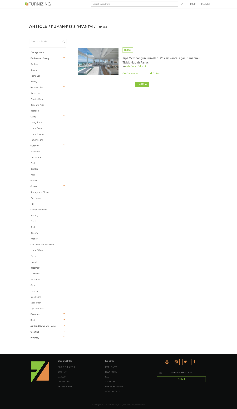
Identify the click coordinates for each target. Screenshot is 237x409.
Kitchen (34, 64)
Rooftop (34, 169)
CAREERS (62, 376)
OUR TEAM (63, 372)
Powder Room (37, 99)
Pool (32, 163)
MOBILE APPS (111, 367)
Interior (34, 238)
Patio (32, 174)
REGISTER (205, 4)
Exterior (34, 291)
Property (34, 337)
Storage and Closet (39, 192)
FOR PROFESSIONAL (114, 386)
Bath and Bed (36, 87)
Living (33, 116)
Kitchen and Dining (39, 58)
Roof (32, 320)
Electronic (35, 314)
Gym (32, 285)
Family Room (36, 139)
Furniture (35, 279)
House (127, 50)
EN (182, 4)
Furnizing (112, 405)
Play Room (35, 198)
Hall (32, 203)
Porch (33, 221)
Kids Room (35, 297)
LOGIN (193, 4)
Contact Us (64, 381)
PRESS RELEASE (65, 386)
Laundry (34, 262)
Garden (34, 180)
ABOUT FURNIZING (66, 367)
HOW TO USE (111, 372)
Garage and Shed (38, 209)
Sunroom (35, 151)
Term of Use (140, 405)
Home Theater (37, 134)
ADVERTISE (110, 381)
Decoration (35, 302)
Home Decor (36, 128)
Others (33, 186)
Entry (33, 256)
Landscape (35, 157)
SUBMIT (181, 379)
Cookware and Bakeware (42, 244)
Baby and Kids (37, 105)
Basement (35, 267)
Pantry (33, 81)
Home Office (36, 250)
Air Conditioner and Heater (43, 326)
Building (34, 215)
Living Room (36, 122)
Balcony (34, 233)
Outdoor (34, 145)
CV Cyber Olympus (126, 405)
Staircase (35, 273)
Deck (32, 227)
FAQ (107, 376)
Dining (33, 70)
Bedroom (35, 110)
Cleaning (34, 331)
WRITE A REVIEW (112, 391)
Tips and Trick (37, 308)
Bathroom (35, 93)
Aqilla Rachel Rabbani (135, 66)
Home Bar (35, 75)
